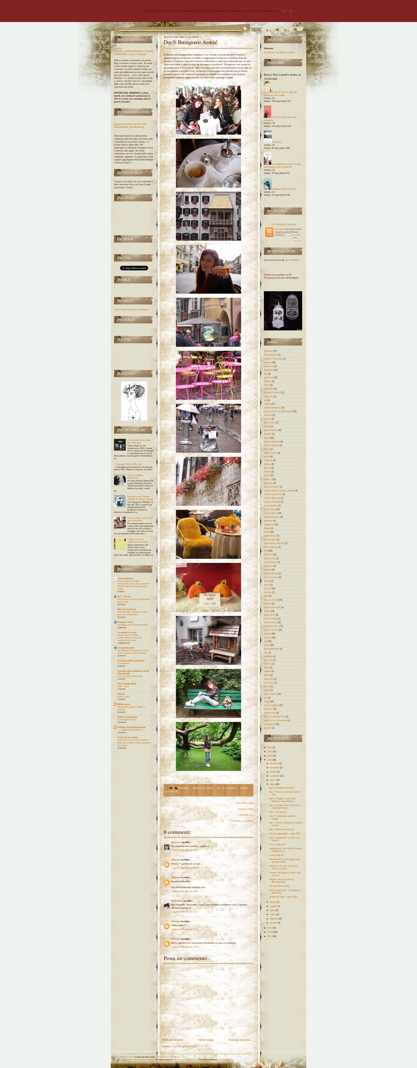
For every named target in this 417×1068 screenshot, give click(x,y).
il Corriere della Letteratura (130, 660)
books (267, 385)
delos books (270, 422)
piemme (268, 603)
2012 (270, 932)
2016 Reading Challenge (283, 224)
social (267, 645)
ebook (267, 438)
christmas (269, 396)
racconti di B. (270, 622)
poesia (267, 611)
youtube (268, 728)
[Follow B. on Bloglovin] (134, 420)
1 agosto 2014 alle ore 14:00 (184, 891)
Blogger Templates (208, 1059)
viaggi (244, 788)
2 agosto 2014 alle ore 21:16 (184, 929)
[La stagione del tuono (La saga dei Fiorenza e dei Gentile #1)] (267, 164)
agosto (273, 780)
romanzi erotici (271, 630)
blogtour (268, 381)
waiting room (270, 713)
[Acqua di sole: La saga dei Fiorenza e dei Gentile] (267, 92)
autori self (269, 377)
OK (290, 11)
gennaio (274, 922)
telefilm (267, 671)
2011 (270, 936)
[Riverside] (268, 142)
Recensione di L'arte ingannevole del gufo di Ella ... (284, 860)
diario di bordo (203, 788)
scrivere (268, 637)
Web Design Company (164, 1059)
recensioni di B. (271, 626)
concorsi (268, 415)
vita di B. (171, 791)
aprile (273, 910)
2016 (270, 751)
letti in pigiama (271, 547)
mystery (268, 592)
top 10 (267, 686)
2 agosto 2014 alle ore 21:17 (184, 947)
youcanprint (269, 724)
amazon (268, 362)
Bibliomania (123, 704)
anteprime (269, 370)
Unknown (176, 860)
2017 (270, 747)
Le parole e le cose (127, 632)
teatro (267, 667)
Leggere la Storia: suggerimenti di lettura (137, 540)
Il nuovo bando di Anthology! (130, 676)
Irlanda (267, 528)
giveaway (268, 483)
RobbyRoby (177, 901)
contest (268, 419)
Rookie (120, 694)
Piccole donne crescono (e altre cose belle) (139, 519)
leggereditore (270, 535)
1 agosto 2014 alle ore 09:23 (184, 868)
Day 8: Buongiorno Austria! (190, 42)
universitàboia (271, 694)
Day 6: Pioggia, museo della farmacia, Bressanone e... (282, 799)
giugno (273, 902)
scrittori (268, 633)
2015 (270, 756)
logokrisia (268, 566)
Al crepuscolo (123, 663)
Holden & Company (127, 717)
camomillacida (281, 229)
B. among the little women (144, 1056)
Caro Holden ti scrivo (126, 720)
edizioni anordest (272, 441)
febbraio (274, 918)
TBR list (268, 664)
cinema (267, 404)
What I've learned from (275, 716)
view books (298, 241)
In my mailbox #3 (277, 844)
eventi (267, 456)
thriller (267, 675)
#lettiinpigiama (271, 355)
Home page (206, 1040)
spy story (268, 660)
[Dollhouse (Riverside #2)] (268, 189)
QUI (125, 78)
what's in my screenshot (275, 720)
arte (266, 373)
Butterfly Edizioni (272, 392)
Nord (266, 596)
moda (267, 581)
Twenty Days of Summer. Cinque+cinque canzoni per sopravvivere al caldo (129, 638)
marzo (273, 914)
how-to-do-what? (272, 487)
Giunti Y (268, 479)
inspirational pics (272, 517)
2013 (270, 928)
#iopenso (184, 788)
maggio (273, 906)
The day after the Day (279, 886)
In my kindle (270, 509)
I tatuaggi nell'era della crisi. (129, 464)
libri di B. (268, 554)
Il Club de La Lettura (127, 737)
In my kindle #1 (276, 855)
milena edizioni (271, 573)
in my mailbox (271, 513)
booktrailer (269, 388)
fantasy (268, 464)
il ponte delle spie (272, 498)
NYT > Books (124, 596)
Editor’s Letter (123, 697)
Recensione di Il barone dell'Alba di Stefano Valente (140, 497)
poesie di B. (270, 615)
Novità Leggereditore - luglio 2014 (285, 833)
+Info (282, 11)
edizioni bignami (272, 445)
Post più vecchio (239, 1040)
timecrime (269, 679)
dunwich (268, 434)
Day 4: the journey (277, 812)
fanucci (267, 468)
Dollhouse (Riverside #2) (283, 189)
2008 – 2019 (123, 686)
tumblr (267, 690)
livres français (271, 562)
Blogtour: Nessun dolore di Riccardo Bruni (281, 880)
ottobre (273, 772)
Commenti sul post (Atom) (184, 1046)
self (266, 641)
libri (266, 550)
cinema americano (273, 407)
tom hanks (269, 682)
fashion (267, 471)
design (267, 426)
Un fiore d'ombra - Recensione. (135, 476)
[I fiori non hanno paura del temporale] (267, 117)
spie (266, 652)
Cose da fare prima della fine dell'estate (138, 441)
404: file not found (126, 609)
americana (269, 366)
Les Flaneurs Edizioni (274, 543)
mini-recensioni (271, 577)
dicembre (274, 763)
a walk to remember (273, 358)
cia (265, 400)
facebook (268, 460)
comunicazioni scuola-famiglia (278, 411)
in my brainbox (271, 505)
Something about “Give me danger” (133, 625)
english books (271, 453)
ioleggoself (269, 524)
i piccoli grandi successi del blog (279, 490)
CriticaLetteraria (125, 578)
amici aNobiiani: (292, 260)
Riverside (276, 142)
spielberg (268, 656)
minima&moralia (125, 648)
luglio (272, 784)
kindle (267, 532)
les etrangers (270, 539)
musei (267, 584)
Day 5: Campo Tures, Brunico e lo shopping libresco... (285, 806)
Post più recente (172, 1040)
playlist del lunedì (272, 607)
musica (267, 588)
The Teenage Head (126, 683)
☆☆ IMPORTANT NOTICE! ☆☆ (131, 730)
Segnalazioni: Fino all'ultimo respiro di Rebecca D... (285, 849)
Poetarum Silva (125, 622)
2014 (270, 760)
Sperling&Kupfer (272, 649)
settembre (275, 776)
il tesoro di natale (272, 502)
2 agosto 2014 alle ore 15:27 (184, 912)
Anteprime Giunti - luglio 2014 (283, 897)
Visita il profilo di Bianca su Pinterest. (132, 309)
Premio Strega (271, 618)
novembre (275, 767)
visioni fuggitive (271, 705)
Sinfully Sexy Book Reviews (131, 727)
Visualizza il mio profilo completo (279, 52)
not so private (227, 788)
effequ (267, 449)
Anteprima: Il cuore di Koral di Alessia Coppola (283, 867)
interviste (268, 520)
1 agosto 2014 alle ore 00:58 (184, 850)
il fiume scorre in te (273, 494)
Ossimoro (176, 842)
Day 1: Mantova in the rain (281, 829)
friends (267, 475)
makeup (268, 569)
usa (266, 698)
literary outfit (270, 558)
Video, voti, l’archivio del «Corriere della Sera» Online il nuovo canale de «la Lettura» (134, 742)
